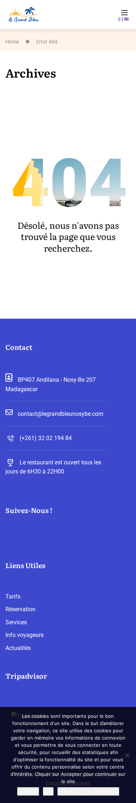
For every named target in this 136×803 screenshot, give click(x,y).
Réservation (20, 609)
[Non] (127, 755)
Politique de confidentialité (88, 791)
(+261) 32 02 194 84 (46, 438)
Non (48, 791)
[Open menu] (125, 12)
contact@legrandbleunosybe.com (60, 413)
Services (16, 622)
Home (12, 41)
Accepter (28, 791)
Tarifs (12, 596)
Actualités (18, 648)
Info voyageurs (24, 635)
